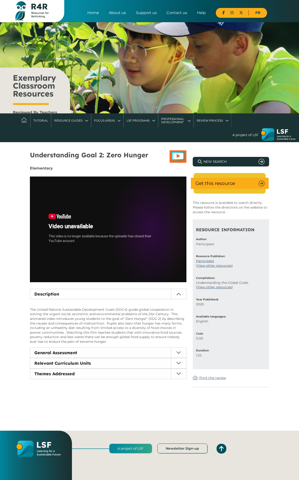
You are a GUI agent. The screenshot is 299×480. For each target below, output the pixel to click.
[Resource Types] (178, 156)
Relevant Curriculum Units (62, 363)
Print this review (212, 378)
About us (117, 13)
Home (93, 13)
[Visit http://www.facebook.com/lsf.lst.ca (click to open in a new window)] (223, 12)
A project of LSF (130, 448)
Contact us (177, 13)
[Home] (32, 11)
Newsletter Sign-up (182, 448)
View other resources (214, 265)
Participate (205, 261)
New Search (215, 161)
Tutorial (40, 120)
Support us (146, 13)
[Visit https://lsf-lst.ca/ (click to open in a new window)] (278, 135)
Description (46, 294)
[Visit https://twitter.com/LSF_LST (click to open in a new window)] (241, 12)
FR (257, 13)
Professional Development (172, 120)
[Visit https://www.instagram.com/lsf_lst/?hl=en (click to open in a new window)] (232, 12)
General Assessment (55, 352)
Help (201, 13)
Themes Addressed (54, 373)
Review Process (210, 120)
